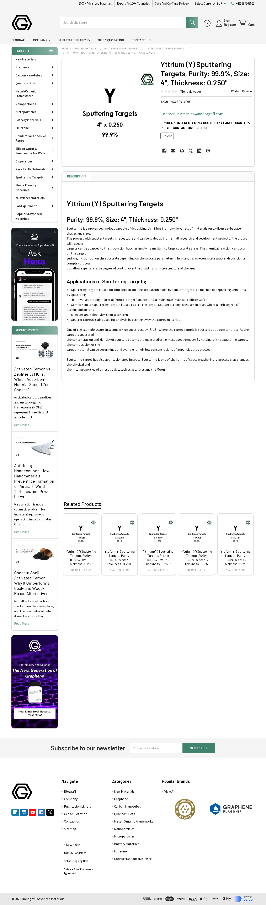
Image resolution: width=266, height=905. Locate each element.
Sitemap (70, 829)
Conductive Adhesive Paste (30, 138)
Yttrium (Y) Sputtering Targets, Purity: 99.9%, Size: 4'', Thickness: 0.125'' (197, 557)
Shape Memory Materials (25, 187)
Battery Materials (28, 120)
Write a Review (241, 91)
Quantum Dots (25, 83)
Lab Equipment (26, 206)
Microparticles (26, 112)
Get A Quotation (111, 40)
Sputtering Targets (29, 177)
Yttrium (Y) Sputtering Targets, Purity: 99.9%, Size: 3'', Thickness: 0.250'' (120, 557)
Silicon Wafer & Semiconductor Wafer (31, 151)
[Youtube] (32, 812)
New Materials (25, 59)
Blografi (18, 40)
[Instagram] (24, 812)
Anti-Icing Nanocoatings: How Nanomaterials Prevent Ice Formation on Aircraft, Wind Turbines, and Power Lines (34, 481)
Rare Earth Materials (30, 169)
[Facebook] (164, 150)
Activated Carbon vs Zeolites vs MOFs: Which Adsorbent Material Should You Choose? (32, 379)
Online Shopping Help (76, 861)
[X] (190, 150)
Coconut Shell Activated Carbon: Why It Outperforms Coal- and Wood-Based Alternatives (31, 583)
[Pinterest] (208, 150)
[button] (185, 809)
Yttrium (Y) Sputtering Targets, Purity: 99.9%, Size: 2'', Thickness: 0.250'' (158, 557)
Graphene (22, 67)
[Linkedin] (199, 150)
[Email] (173, 150)
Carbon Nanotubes (28, 75)
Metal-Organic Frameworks (25, 93)
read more (21, 425)
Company (40, 40)
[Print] (182, 150)
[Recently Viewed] (208, 23)
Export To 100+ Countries (133, 3)
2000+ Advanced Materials (95, 3)
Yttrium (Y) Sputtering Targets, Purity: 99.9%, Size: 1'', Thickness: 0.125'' (235, 557)
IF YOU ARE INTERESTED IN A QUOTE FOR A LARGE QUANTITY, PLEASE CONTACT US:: (205, 125)
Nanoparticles (25, 104)
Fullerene (22, 128)
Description (76, 176)
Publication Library (74, 40)
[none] (110, 105)
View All (169, 791)
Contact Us (141, 40)
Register (230, 24)
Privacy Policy (72, 844)
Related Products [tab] (82, 504)
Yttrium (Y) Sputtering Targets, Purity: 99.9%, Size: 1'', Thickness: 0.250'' (81, 557)
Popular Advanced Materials (28, 216)
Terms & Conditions (75, 853)
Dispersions (24, 161)
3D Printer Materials (30, 198)
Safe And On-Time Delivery (172, 3)
